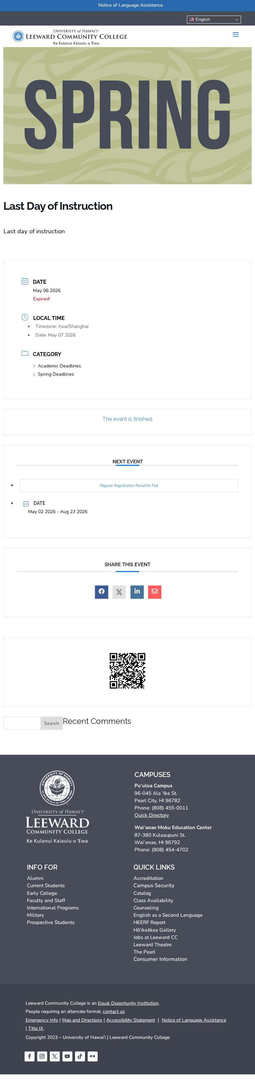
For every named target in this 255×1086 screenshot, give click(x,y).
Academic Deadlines (59, 366)
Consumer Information (160, 959)
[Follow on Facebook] (30, 1056)
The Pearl (144, 952)
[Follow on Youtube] (67, 1056)
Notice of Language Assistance (130, 5)
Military (35, 915)
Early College (42, 893)
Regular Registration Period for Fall (129, 485)
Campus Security (153, 885)
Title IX (36, 1028)
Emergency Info (42, 1020)
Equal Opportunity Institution (128, 1003)
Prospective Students (50, 922)
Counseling (146, 907)
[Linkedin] (137, 592)
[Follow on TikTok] (80, 1056)
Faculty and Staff (46, 900)
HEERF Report (149, 922)
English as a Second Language (168, 915)
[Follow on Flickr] (93, 1056)
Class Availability (153, 900)
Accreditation (148, 878)
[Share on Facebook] (101, 592)
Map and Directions (82, 1020)
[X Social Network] (119, 592)
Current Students (46, 885)
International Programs (53, 907)
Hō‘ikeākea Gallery (154, 930)
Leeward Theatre (152, 944)
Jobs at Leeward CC (155, 937)
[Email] (154, 592)
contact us (114, 1011)
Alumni (35, 878)
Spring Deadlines (56, 374)
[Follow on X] (55, 1056)
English (202, 19)
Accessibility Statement (130, 1020)
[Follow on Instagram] (42, 1056)
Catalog (142, 893)
